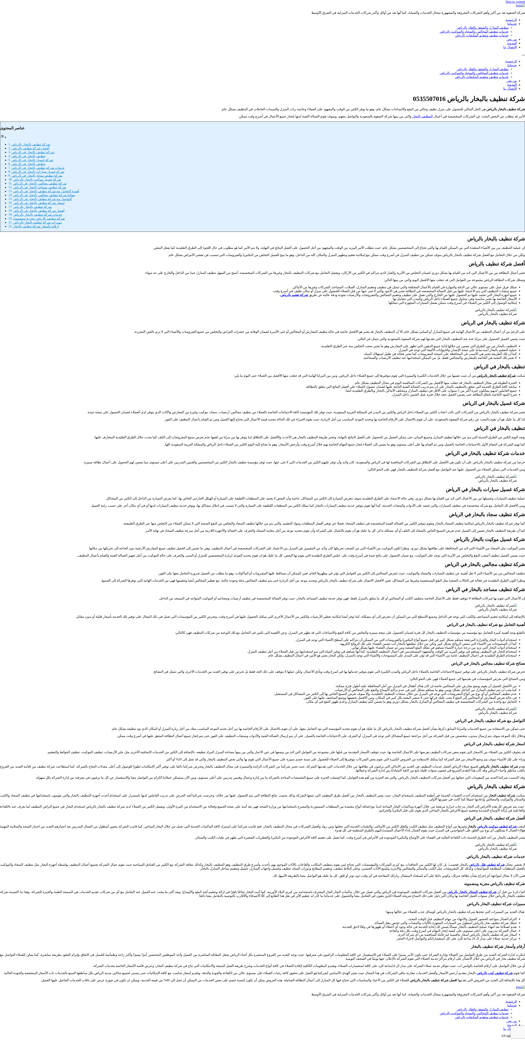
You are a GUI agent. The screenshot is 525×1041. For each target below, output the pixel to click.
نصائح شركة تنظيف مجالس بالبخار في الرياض (44, 195)
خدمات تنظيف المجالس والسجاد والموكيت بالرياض (474, 31)
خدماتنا (512, 23)
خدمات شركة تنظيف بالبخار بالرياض (37, 214)
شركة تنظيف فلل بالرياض (486, 864)
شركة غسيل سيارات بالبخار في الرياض (37, 171)
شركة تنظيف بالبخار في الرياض (32, 152)
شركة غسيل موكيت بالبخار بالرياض (37, 179)
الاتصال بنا (510, 47)
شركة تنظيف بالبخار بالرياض (30, 144)
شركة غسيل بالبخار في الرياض (32, 160)
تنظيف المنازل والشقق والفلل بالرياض (483, 27)
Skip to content (515, 1)
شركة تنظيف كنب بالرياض (495, 973)
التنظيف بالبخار (422, 116)
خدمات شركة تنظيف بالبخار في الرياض (38, 168)
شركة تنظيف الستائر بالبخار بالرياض (471, 892)
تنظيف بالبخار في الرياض (28, 156)
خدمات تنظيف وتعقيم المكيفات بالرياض (482, 35)
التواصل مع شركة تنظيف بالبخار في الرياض (42, 199)
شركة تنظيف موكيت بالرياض (497, 826)
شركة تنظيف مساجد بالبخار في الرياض (39, 187)
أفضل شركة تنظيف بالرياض (30, 148)
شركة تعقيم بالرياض (294, 295)
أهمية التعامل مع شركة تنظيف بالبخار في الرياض (46, 191)
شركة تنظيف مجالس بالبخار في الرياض (39, 183)
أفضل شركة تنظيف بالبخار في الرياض (38, 210)
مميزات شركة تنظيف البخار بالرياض (37, 222)
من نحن (511, 39)
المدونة (512, 43)
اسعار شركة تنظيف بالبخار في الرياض (38, 203)
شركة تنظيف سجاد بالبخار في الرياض (36, 175)
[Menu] (523, 55)
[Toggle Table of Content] (3, 137)
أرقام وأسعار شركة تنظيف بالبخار (36, 226)
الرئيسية (511, 20)
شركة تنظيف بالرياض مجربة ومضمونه (39, 218)
